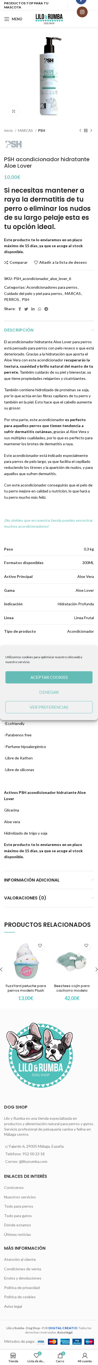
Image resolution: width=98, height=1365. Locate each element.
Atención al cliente (20, 1259)
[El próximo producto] (91, 130)
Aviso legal (13, 1306)
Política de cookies (20, 1296)
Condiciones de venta (22, 1269)
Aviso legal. (65, 1332)
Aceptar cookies (49, 677)
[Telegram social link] (46, 309)
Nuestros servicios (20, 1197)
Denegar (49, 692)
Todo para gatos (18, 1215)
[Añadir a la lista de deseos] (40, 945)
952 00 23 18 (34, 1153)
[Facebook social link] (20, 309)
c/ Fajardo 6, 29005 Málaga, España (34, 1146)
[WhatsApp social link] (39, 309)
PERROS (11, 299)
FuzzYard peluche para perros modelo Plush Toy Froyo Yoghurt (26, 991)
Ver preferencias (49, 707)
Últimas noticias (17, 1234)
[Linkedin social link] (33, 309)
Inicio (9, 130)
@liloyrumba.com (33, 1161)
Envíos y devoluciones (22, 1278)
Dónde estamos (17, 1225)
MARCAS (26, 130)
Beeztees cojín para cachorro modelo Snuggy (72, 991)
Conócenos (14, 1187)
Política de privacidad (22, 1287)
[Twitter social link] (26, 309)
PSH (41, 130)
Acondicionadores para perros (51, 287)
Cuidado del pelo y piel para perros (33, 293)
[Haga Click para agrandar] (13, 111)
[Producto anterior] (80, 130)
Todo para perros (18, 1206)
